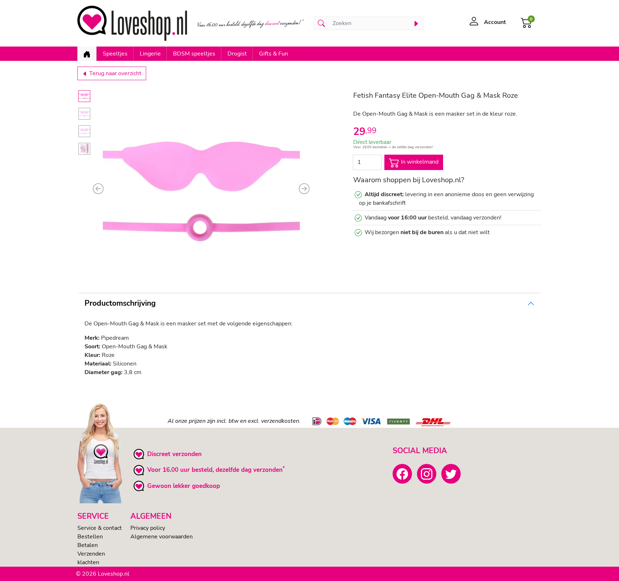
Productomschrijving (120, 303)
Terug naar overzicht (114, 73)
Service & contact (99, 528)
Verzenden (91, 554)
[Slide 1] (84, 96)
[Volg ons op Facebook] (402, 473)
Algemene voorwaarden (161, 537)
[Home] (86, 54)
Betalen (87, 545)
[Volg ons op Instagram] (426, 473)
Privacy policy (147, 528)
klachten (88, 562)
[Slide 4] (84, 149)
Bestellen (90, 537)
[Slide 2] (84, 114)
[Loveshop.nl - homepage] (132, 23)
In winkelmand (418, 162)
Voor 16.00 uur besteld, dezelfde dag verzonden (215, 470)
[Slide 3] (84, 131)
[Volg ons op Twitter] (451, 473)
